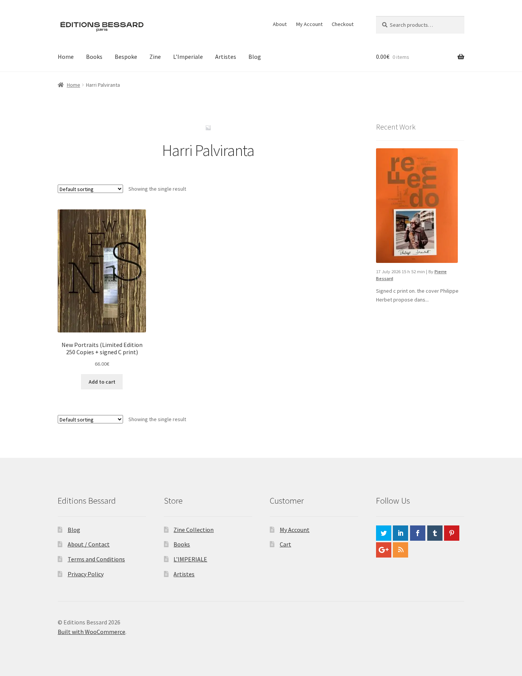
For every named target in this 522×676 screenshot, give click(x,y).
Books (94, 56)
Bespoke (126, 56)
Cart (285, 544)
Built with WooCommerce (91, 631)
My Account (309, 24)
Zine (155, 56)
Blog (254, 56)
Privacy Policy (86, 574)
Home (66, 56)
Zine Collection (193, 529)
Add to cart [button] (102, 381)
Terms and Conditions (96, 559)
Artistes (225, 56)
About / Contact (89, 544)
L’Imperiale (188, 56)
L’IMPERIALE (190, 559)
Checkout (342, 24)
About (280, 24)
